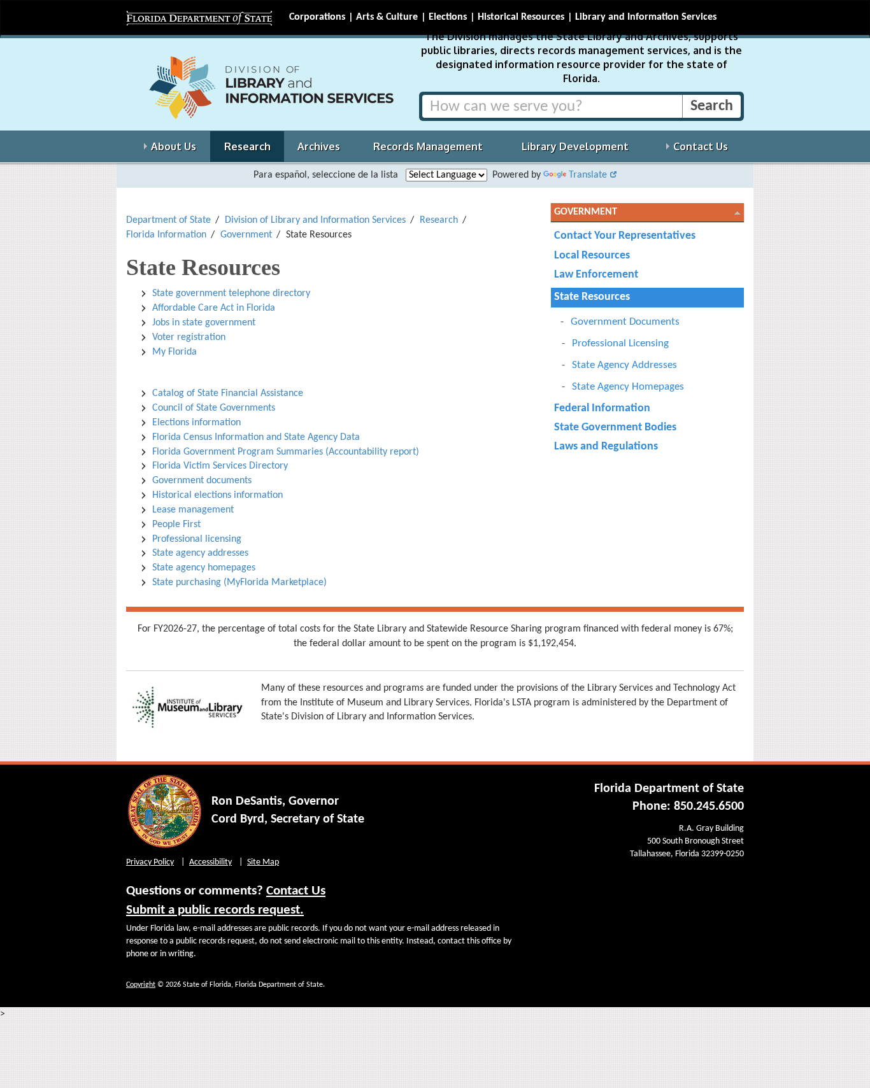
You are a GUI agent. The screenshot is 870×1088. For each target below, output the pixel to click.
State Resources (592, 297)
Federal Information (602, 408)
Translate (588, 175)
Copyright (140, 985)
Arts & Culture (387, 17)
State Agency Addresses (624, 365)
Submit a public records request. (215, 910)
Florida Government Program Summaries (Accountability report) (285, 452)
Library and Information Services (646, 17)
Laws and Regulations (606, 447)
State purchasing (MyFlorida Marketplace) (239, 582)
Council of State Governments (213, 408)
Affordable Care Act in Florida (213, 308)
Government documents (202, 481)
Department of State (168, 220)
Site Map (263, 862)
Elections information (196, 423)
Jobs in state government (203, 323)
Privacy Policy (150, 862)
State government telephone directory (231, 293)
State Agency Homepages (628, 386)
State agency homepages (203, 568)
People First (176, 524)
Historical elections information (217, 495)
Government (246, 235)
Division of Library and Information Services (315, 220)
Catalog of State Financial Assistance (229, 393)
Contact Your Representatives (624, 236)
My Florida (174, 352)
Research (439, 220)
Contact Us (295, 891)
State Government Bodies (615, 427)
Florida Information (166, 235)
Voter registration (190, 337)
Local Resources (592, 256)
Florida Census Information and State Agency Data (256, 437)
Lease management (193, 510)
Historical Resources (521, 17)
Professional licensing (196, 539)
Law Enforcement (596, 275)
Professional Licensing (620, 343)
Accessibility (210, 862)
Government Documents (625, 321)
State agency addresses (200, 553)
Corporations (317, 17)
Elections (448, 17)
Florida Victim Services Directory (220, 466)
